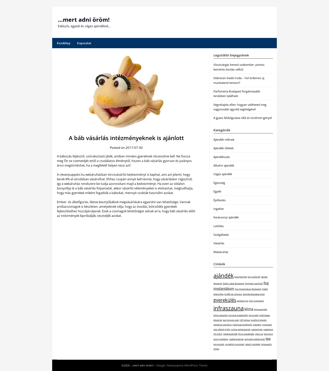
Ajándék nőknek (223, 139)
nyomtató (267, 324)
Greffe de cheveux (233, 294)
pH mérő (217, 334)
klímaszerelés (260, 309)
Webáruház (220, 252)
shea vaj (259, 334)
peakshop (268, 329)
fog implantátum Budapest (248, 289)
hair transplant (256, 301)
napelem (257, 324)
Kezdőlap (63, 43)
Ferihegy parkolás (254, 283)
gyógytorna (242, 301)
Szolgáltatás (221, 234)
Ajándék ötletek (223, 148)
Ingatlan (218, 209)
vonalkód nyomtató (234, 344)
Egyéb (217, 191)
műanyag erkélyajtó (242, 324)
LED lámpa (245, 320)
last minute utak (231, 320)
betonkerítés (240, 277)
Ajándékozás (221, 157)
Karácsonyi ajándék (226, 217)
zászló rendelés (252, 344)
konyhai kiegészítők (238, 315)
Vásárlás (218, 243)
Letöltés (218, 226)
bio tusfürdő (254, 277)
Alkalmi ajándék (223, 165)
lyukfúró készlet (259, 320)
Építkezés (219, 200)
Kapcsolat (84, 43)
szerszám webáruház (254, 339)
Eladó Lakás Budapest (233, 283)
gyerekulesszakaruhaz (254, 294)
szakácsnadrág (236, 339)
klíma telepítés (220, 315)
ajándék (223, 275)
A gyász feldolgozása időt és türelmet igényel (242, 118)
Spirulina (268, 334)
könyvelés (254, 315)
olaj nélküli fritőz (221, 329)
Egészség (219, 183)
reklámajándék (230, 334)
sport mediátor (220, 339)
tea (268, 338)
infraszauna (228, 308)
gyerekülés (224, 300)
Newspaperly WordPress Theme (187, 365)
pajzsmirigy (257, 329)
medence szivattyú (222, 324)
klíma (248, 309)
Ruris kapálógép (246, 334)
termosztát (218, 344)
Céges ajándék (222, 174)
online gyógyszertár (241, 329)
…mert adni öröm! (84, 19)
